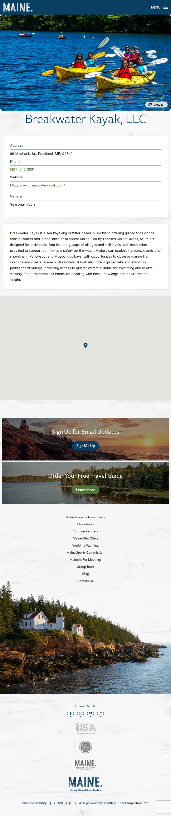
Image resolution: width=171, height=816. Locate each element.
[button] (85, 63)
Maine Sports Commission (85, 552)
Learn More (85, 490)
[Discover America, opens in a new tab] (85, 728)
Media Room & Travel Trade (85, 517)
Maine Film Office (85, 538)
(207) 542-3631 (22, 169)
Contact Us (85, 580)
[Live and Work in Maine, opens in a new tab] (85, 747)
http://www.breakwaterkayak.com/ (37, 185)
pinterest (90, 713)
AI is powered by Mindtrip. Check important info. (114, 803)
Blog (85, 573)
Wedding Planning (85, 545)
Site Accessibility (34, 803)
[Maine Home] (18, 7)
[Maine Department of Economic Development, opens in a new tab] (85, 765)
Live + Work (85, 524)
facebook (70, 713)
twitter (80, 713)
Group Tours (85, 566)
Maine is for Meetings (85, 559)
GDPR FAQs (63, 803)
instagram (100, 713)
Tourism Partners (85, 531)
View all (158, 104)
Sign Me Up (85, 445)
